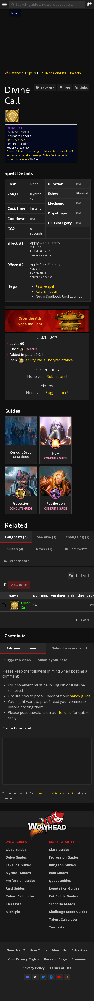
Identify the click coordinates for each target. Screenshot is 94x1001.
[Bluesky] (43, 977)
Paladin (75, 73)
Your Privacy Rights (23, 959)
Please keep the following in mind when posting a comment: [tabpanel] (46, 734)
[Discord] (27, 977)
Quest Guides (60, 880)
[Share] (89, 4)
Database (16, 73)
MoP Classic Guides (65, 842)
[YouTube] (59, 977)
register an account (61, 793)
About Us (59, 950)
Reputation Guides (64, 888)
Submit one (56, 376)
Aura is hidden (46, 291)
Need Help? (16, 950)
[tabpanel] (47, 597)
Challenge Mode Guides (68, 911)
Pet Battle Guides (63, 896)
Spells (31, 73)
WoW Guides (16, 842)
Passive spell (45, 286)
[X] (35, 977)
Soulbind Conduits (53, 73)
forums (65, 712)
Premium (78, 959)
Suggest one (56, 392)
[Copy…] (71, 575)
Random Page (55, 959)
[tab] (16, 537)
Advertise (79, 950)
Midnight (13, 911)
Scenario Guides (62, 904)
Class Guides (16, 849)
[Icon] (12, 116)
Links (83, 87)
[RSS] (67, 977)
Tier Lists (13, 904)
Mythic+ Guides (18, 873)
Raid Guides (15, 888)
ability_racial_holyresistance (48, 360)
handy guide (80, 696)
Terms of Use (60, 968)
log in (42, 793)
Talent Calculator (20, 896)
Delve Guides (16, 857)
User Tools (38, 950)
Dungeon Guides (62, 865)
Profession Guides (21, 880)
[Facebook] (51, 977)
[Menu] (4, 4)
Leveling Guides (19, 865)
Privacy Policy (33, 968)
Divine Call (25, 605)
